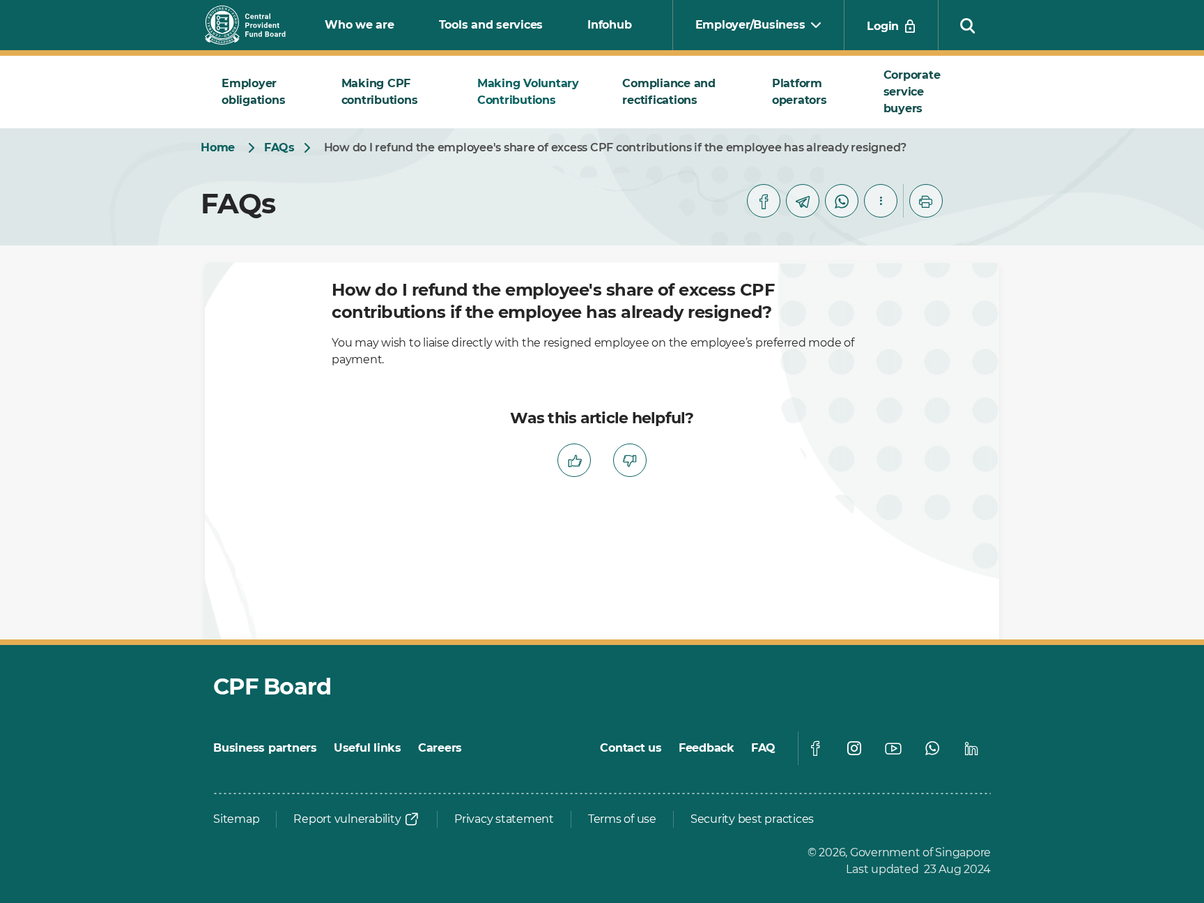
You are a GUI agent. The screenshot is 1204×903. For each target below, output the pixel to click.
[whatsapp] (841, 201)
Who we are (359, 24)
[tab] (265, 92)
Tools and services (491, 24)
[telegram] (802, 201)
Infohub (609, 24)
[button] (968, 25)
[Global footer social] (815, 748)
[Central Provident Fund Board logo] (253, 25)
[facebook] (763, 201)
